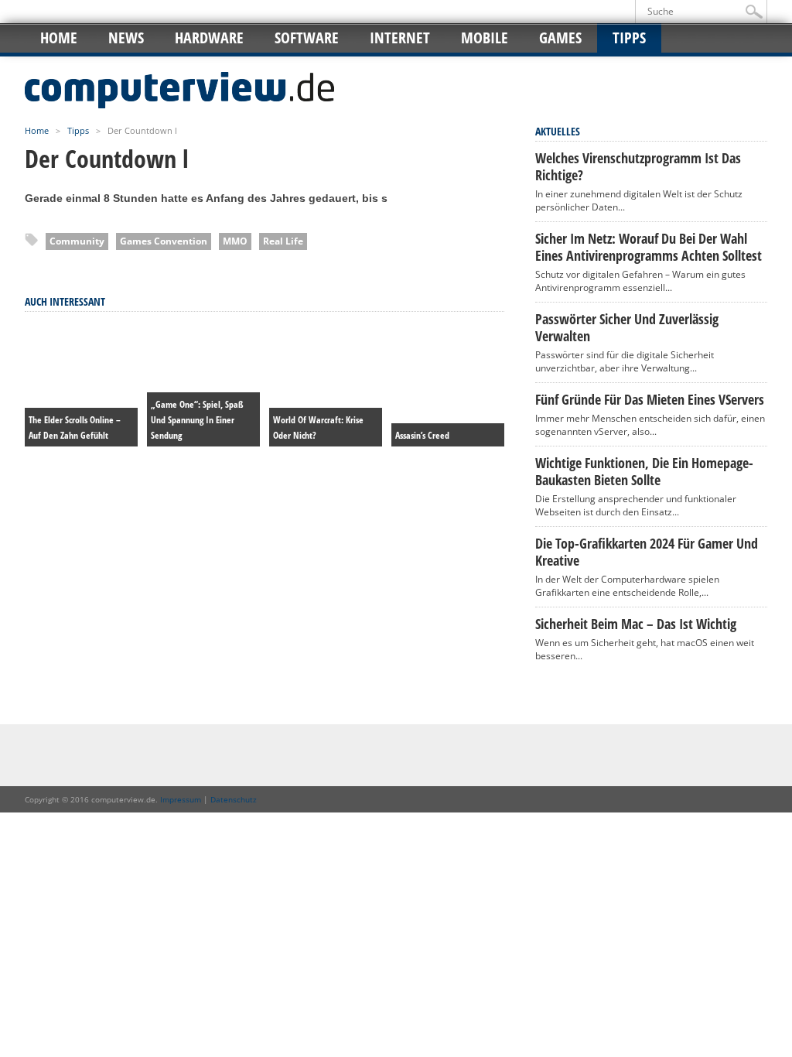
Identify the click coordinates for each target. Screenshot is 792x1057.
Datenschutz (233, 799)
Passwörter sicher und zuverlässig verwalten (627, 327)
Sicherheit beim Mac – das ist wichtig (635, 623)
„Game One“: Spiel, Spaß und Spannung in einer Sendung (197, 420)
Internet (400, 37)
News (126, 37)
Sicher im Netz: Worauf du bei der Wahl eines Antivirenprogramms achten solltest (648, 247)
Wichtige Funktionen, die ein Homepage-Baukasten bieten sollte (644, 471)
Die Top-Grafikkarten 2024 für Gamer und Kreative (646, 552)
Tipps (629, 37)
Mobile (484, 37)
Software (307, 37)
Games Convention (163, 241)
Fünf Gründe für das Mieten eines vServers (649, 399)
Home (58, 37)
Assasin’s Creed (422, 435)
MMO (235, 241)
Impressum (180, 799)
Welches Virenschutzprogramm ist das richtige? (638, 166)
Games (560, 37)
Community (77, 241)
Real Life (283, 241)
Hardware (209, 37)
